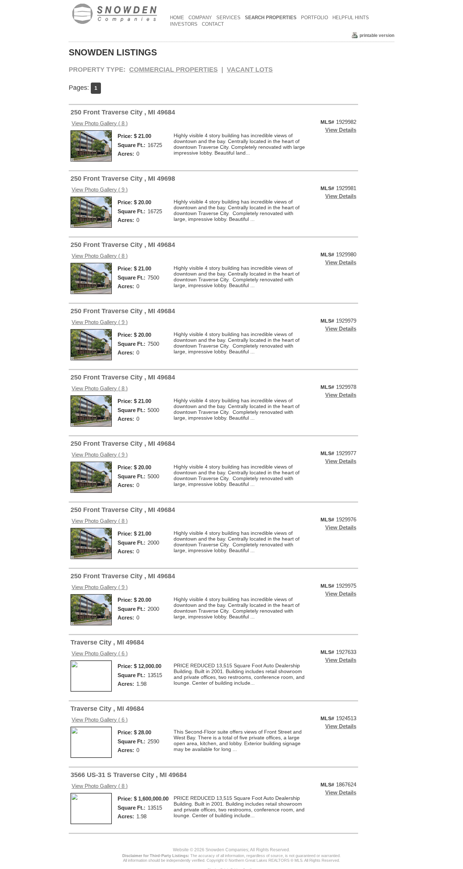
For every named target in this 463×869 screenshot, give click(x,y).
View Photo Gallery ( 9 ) (100, 189)
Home (177, 17)
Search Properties (271, 17)
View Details (340, 130)
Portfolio (314, 17)
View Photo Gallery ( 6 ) (100, 653)
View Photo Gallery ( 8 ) (100, 123)
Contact (213, 24)
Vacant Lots (250, 69)
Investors (183, 24)
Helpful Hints (350, 17)
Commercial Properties (173, 69)
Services (228, 17)
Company (200, 17)
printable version (377, 35)
